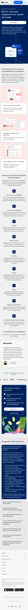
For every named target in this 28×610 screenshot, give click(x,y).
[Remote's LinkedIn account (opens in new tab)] (12, 606)
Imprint (17, 601)
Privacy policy (6, 597)
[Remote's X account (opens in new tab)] (16, 606)
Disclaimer (12, 601)
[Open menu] (25, 2)
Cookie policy (14, 597)
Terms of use (21, 597)
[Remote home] (5, 2)
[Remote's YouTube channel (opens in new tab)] (8, 606)
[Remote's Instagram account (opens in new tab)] (19, 606)
